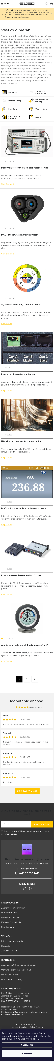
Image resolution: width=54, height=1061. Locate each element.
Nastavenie (27, 1045)
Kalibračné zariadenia (11, 922)
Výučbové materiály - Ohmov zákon (20, 304)
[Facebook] (24, 888)
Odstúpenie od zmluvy (11, 979)
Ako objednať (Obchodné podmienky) (18, 965)
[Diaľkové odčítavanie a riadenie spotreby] (27, 482)
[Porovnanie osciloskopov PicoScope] (27, 549)
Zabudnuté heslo (9, 951)
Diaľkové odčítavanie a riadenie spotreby (23, 508)
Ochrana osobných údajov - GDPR (17, 970)
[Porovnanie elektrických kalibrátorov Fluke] (27, 141)
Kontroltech (31, 1024)
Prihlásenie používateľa (12, 941)
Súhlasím (27, 1054)
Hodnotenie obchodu (27, 701)
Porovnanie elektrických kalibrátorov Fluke (24, 168)
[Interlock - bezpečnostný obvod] (27, 348)
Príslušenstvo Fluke (10, 917)
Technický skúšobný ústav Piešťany (27, 1027)
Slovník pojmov (8, 927)
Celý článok (6, 184)
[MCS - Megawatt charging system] (27, 208)
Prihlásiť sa (42, 824)
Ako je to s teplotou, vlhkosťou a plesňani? (24, 645)
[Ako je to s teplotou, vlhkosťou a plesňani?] (27, 619)
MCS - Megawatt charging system (19, 235)
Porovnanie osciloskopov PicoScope (21, 575)
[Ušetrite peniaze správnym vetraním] (27, 415)
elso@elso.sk (29, 868)
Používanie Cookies (10, 975)
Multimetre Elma (9, 913)
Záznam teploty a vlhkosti (13, 908)
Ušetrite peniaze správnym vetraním (21, 441)
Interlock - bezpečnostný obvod (18, 374)
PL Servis (20, 1024)
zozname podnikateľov (12, 1015)
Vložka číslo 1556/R (9, 1009)
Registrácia (6, 946)
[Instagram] (30, 888)
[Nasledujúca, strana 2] (27, 679)
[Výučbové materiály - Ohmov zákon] (27, 278)
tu (38, 1039)
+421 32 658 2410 (29, 873)
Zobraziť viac (27, 791)
